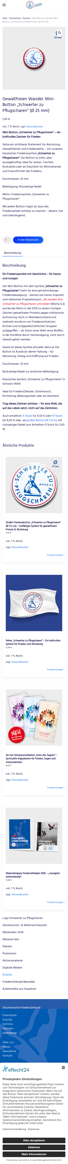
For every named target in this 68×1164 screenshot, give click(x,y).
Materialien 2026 (12, 932)
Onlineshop (15, 18)
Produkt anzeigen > (56, 555)
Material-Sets (10, 939)
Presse (6, 1047)
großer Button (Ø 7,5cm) (42, 420)
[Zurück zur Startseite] (34, 5)
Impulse (7, 1020)
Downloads (9, 1015)
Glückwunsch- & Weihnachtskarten (24, 925)
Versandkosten (34, 127)
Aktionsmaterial (12, 960)
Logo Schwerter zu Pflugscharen (22, 918)
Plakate (7, 946)
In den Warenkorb (28, 240)
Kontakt (7, 1056)
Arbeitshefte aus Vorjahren (19, 989)
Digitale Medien (12, 967)
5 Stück (27, 416)
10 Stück (57, 416)
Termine (7, 1024)
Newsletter (9, 1051)
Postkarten (9, 953)
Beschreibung (12, 253)
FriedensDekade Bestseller (18, 982)
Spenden (8, 1028)
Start (4, 18)
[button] (4, 5)
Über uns (8, 1042)
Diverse (26, 18)
